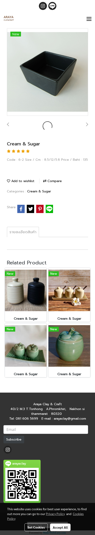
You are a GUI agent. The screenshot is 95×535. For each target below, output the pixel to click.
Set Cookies (36, 527)
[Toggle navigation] (89, 19)
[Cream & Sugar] (47, 72)
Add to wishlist (22, 181)
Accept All (60, 527)
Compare (54, 181)
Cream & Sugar (39, 191)
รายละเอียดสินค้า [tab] (22, 232)
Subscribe (13, 439)
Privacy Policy (55, 514)
